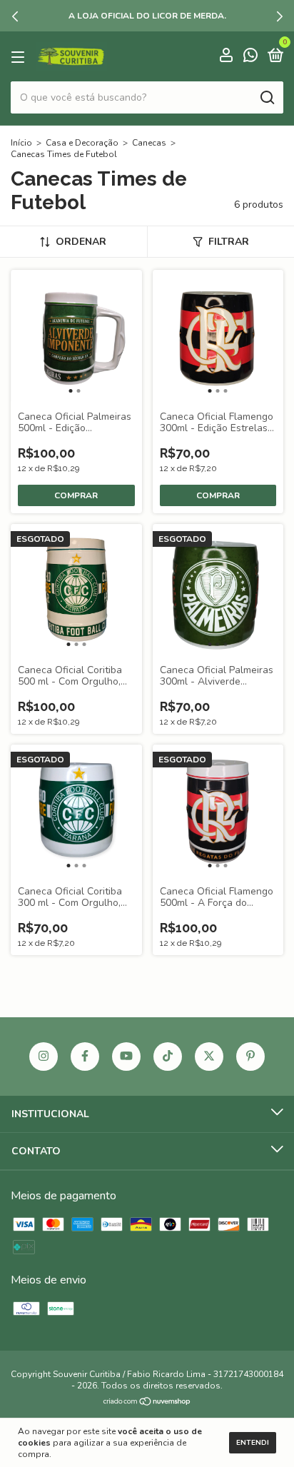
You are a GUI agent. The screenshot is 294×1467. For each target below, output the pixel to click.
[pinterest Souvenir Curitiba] (250, 1056)
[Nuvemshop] (147, 1403)
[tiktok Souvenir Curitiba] (167, 1056)
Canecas (149, 142)
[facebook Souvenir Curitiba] (85, 1056)
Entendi (252, 1443)
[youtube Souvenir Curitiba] (126, 1056)
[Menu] (20, 57)
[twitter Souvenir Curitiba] (209, 1056)
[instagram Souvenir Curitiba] (43, 1056)
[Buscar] (266, 98)
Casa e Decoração (82, 142)
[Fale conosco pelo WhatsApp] (250, 57)
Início (21, 142)
